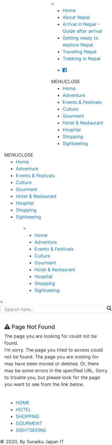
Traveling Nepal (79, 51)
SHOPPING (27, 416)
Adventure (74, 95)
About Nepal (76, 17)
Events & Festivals (82, 102)
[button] (65, 81)
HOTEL (23, 409)
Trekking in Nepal (82, 58)
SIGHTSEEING (31, 430)
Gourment (73, 116)
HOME (23, 402)
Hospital (72, 129)
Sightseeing (75, 143)
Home (69, 10)
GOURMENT (29, 423)
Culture (70, 109)
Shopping (73, 136)
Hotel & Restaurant (83, 123)
